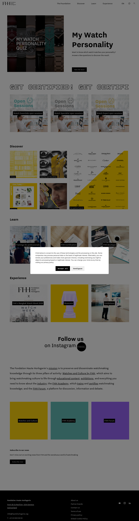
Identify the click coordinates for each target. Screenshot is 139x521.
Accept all (63, 269)
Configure (77, 269)
